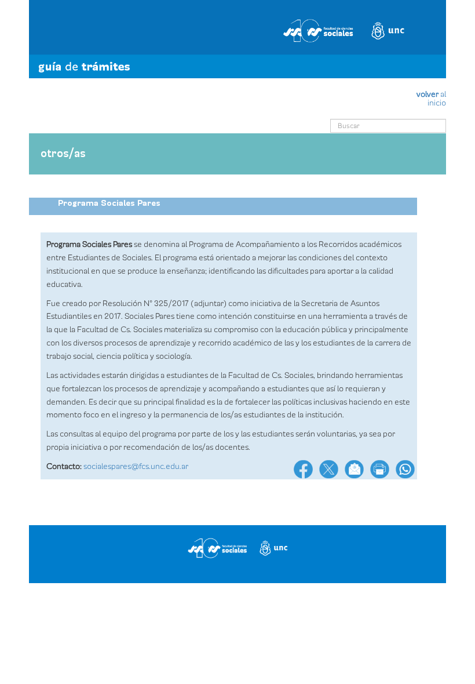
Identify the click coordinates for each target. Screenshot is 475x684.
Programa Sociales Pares (109, 203)
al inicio (431, 98)
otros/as (63, 153)
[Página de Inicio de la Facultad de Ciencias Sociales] (237, 28)
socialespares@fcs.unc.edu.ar (135, 466)
